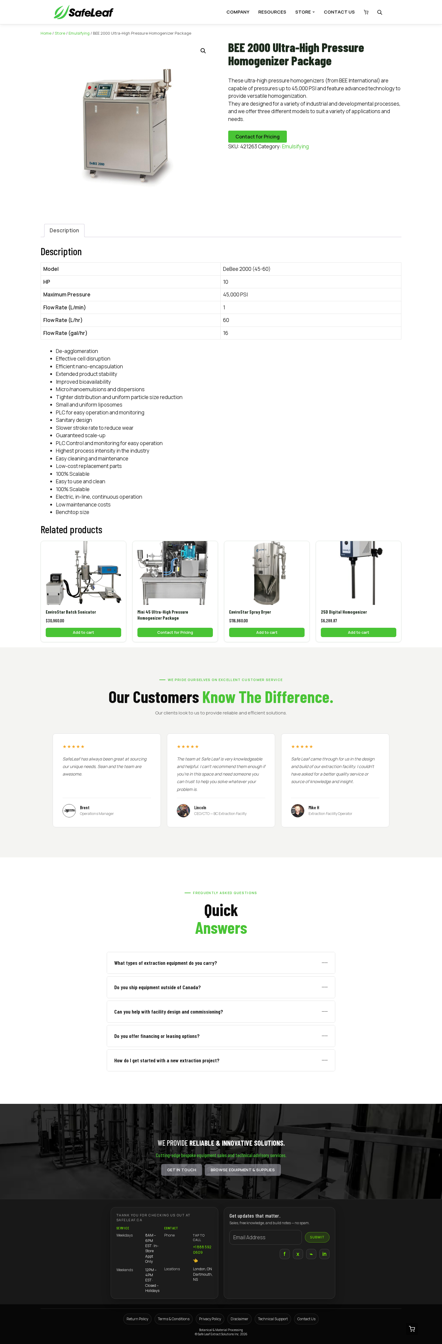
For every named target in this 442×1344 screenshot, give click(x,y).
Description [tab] (64, 230)
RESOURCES (272, 12)
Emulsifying (79, 33)
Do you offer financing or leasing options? (157, 1036)
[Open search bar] (380, 12)
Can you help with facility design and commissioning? (168, 1011)
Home (46, 33)
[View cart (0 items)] (364, 12)
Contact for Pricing (257, 136)
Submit (317, 1237)
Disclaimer (239, 1318)
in (324, 1253)
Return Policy (137, 1318)
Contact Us (306, 1318)
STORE (303, 12)
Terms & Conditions (173, 1318)
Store (60, 33)
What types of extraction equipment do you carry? (165, 962)
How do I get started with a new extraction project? (166, 1060)
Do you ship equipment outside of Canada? (157, 987)
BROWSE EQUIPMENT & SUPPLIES (243, 1169)
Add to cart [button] (83, 632)
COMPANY (237, 12)
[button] (203, 50)
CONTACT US (339, 12)
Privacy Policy (210, 1318)
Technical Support (273, 1318)
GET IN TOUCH (181, 1169)
